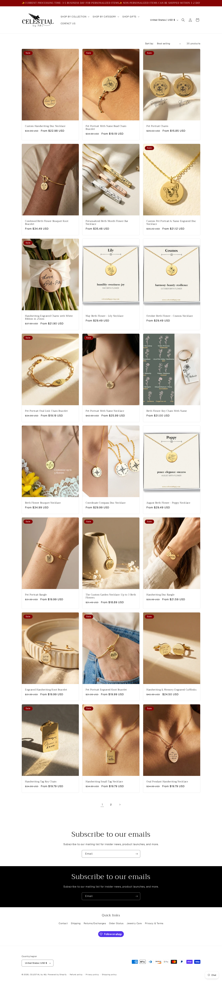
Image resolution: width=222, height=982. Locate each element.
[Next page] (119, 804)
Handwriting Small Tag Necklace (104, 781)
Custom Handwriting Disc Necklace (45, 126)
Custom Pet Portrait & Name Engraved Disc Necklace (171, 223)
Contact (63, 923)
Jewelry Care (134, 923)
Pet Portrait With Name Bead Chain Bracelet (106, 128)
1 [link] (102, 804)
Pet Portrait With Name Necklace (105, 411)
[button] (75, 16)
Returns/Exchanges (95, 923)
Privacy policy (92, 974)
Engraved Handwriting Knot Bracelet (46, 689)
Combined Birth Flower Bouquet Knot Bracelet (46, 223)
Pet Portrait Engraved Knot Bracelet (106, 689)
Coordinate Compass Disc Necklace (106, 503)
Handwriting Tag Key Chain (41, 781)
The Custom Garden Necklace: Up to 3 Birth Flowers (111, 596)
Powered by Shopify (57, 974)
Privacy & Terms (154, 923)
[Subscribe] (136, 854)
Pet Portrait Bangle (36, 594)
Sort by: (149, 43)
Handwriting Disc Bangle (160, 594)
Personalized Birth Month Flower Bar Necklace (107, 223)
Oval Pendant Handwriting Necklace (167, 781)
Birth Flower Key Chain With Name (166, 411)
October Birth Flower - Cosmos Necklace (169, 316)
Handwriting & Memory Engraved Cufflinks (171, 689)
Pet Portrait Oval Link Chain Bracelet (46, 411)
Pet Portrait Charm (157, 126)
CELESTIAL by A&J (38, 974)
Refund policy (76, 974)
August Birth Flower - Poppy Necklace (168, 503)
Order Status (116, 923)
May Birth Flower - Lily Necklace (105, 316)
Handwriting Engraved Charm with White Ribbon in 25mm (49, 317)
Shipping (76, 923)
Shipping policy (109, 974)
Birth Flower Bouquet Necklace (43, 503)
